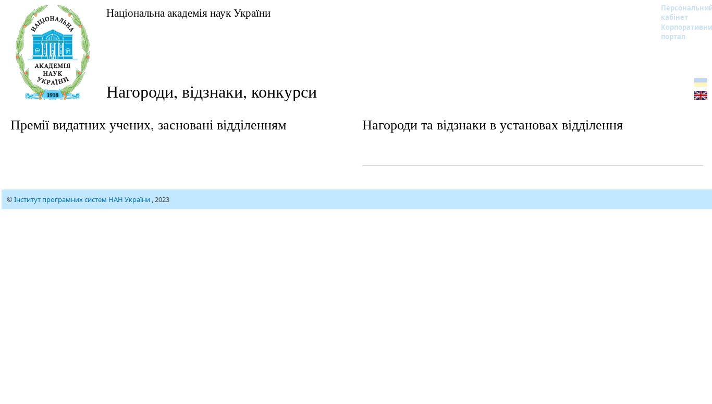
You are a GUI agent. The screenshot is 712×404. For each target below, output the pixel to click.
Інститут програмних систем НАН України (83, 199)
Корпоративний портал (680, 31)
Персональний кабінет (680, 12)
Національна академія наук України (188, 12)
